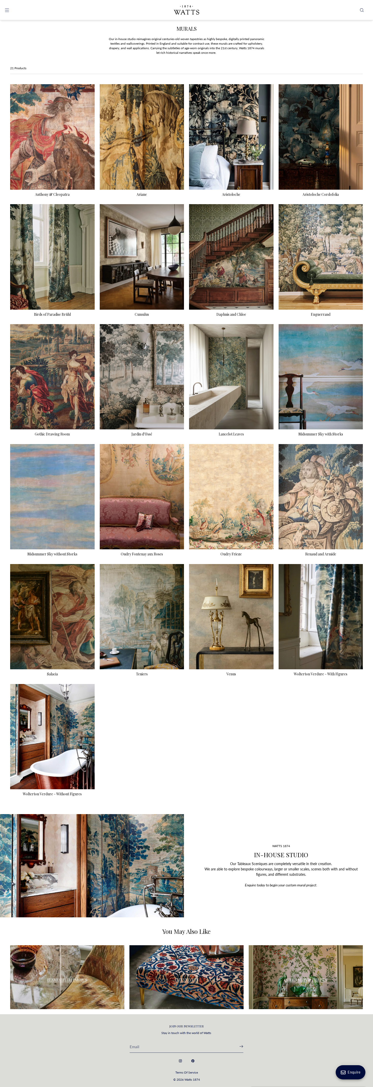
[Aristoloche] (231, 137)
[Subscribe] (237, 1046)
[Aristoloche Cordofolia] (321, 137)
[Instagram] (180, 1060)
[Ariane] (142, 137)
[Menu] (11, 10)
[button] (362, 10)
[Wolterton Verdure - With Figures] (321, 617)
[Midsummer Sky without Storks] (52, 497)
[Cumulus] (142, 257)
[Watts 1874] (186, 10)
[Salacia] (52, 617)
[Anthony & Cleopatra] (52, 137)
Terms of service (186, 1072)
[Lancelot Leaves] (231, 377)
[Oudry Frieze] (231, 497)
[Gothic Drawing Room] (52, 377)
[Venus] (231, 617)
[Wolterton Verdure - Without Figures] (52, 737)
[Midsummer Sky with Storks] (321, 377)
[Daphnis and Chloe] (231, 257)
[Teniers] (142, 617)
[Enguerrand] (321, 257)
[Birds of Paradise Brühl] (52, 257)
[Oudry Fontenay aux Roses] (142, 497)
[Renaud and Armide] (321, 497)
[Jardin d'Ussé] (142, 377)
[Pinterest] (192, 1060)
